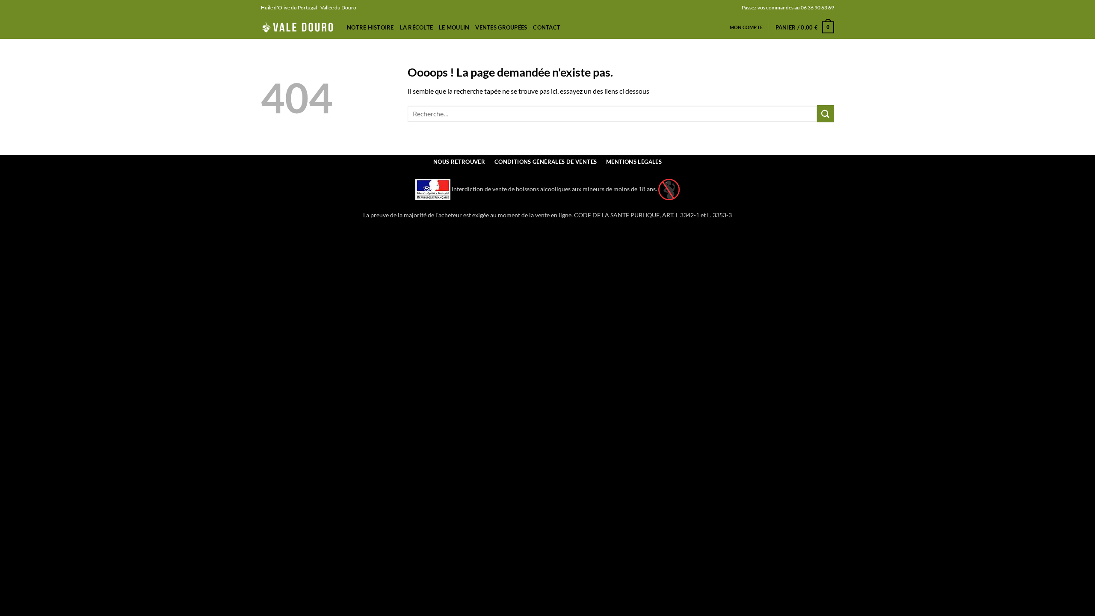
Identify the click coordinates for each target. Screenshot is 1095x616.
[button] (804, 27)
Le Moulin (454, 27)
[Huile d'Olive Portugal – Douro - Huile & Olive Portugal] (297, 27)
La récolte (416, 27)
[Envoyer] (825, 113)
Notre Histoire (370, 27)
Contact (546, 27)
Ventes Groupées (501, 27)
